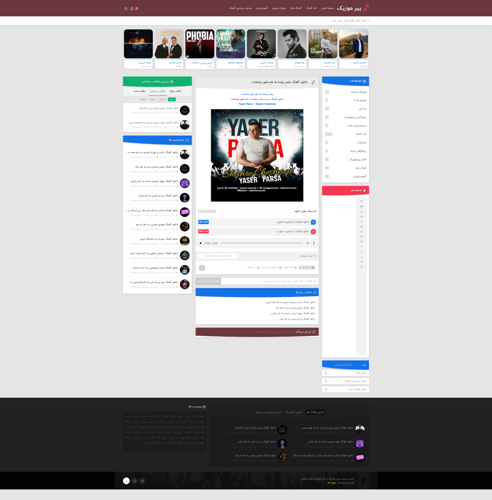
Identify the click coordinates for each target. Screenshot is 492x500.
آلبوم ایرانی (262, 8)
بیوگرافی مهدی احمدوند (169, 432)
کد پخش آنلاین (206, 211)
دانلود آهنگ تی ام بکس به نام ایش (297, 319)
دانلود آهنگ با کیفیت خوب (254, 231)
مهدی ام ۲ (360, 100)
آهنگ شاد (296, 8)
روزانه (172, 99)
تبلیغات (361, 142)
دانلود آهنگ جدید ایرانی (147, 416)
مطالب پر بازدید (157, 91)
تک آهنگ (311, 8)
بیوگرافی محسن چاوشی (152, 421)
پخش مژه (361, 373)
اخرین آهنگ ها (315, 412)
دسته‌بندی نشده (356, 126)
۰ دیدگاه (252, 267)
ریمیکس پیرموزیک (355, 117)
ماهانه (152, 99)
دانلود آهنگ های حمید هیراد (183, 437)
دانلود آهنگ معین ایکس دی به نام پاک (295, 307)
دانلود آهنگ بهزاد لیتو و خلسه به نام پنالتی (293, 313)
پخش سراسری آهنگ (240, 8)
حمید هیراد (148, 432)
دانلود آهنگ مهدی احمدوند (169, 427)
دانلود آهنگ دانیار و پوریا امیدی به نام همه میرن (290, 302)
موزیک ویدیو (279, 8)
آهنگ (165, 416)
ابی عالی (137, 437)
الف (361, 206)
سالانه (143, 99)
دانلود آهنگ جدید (357, 389)
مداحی (362, 109)
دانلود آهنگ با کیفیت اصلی (254, 222)
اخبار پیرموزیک (357, 159)
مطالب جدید (140, 91)
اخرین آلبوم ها (294, 412)
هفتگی (162, 99)
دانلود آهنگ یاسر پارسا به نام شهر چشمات (280, 82)
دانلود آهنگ (176, 416)
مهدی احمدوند (146, 427)
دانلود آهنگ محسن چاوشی (181, 421)
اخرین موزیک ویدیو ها (268, 412)
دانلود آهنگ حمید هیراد (155, 437)
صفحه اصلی (327, 8)
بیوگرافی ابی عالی (151, 442)
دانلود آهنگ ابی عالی (172, 442)
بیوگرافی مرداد (358, 151)
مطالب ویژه (175, 91)
